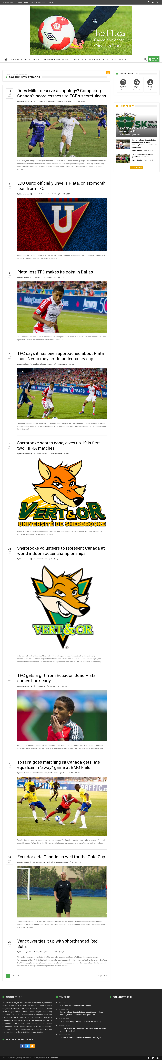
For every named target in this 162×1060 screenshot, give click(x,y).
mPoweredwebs (52, 1058)
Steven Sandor (24, 101)
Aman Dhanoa (24, 277)
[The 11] (81, 6)
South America (42, 194)
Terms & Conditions (38, 2)
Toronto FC (52, 194)
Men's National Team (63, 101)
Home (8, 74)
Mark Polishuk (24, 364)
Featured (35, 952)
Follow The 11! (122, 997)
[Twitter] (153, 2)
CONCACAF (41, 101)
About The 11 (23, 2)
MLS (40, 952)
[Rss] (157, 2)
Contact (51, 2)
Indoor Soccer (42, 453)
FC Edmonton (51, 101)
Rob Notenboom (124, 135)
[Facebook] (148, 2)
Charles (22, 952)
